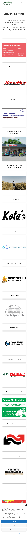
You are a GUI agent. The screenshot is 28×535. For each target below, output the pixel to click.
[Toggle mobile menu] (25, 2)
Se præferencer (14, 530)
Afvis (14, 525)
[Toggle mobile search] (22, 2)
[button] (26, 505)
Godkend (14, 521)
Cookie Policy (10, 533)
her (20, 31)
